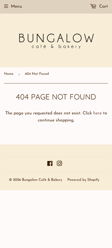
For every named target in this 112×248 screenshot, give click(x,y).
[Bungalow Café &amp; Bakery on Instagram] (59, 164)
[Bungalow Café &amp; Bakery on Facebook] (50, 164)
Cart (103, 6)
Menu (16, 6)
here (97, 113)
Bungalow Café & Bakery (42, 180)
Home (9, 74)
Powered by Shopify (83, 180)
